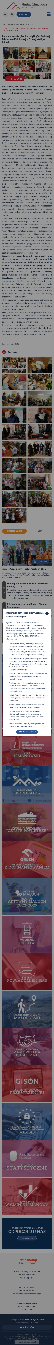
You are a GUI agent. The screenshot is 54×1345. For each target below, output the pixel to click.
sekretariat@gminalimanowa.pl (32, 654)
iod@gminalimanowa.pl (18, 669)
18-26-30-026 (16, 667)
